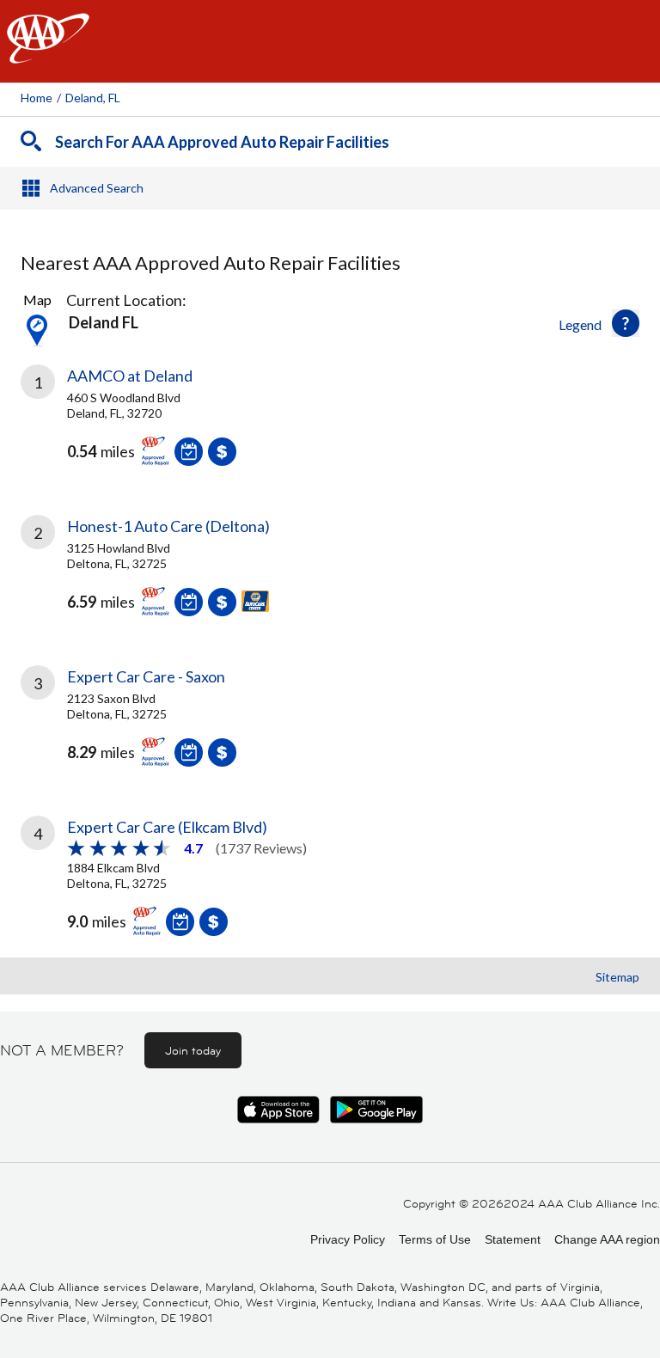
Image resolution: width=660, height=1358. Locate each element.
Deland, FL (92, 97)
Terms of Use (435, 1239)
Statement (513, 1239)
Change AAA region (607, 1239)
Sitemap (617, 977)
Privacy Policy (347, 1239)
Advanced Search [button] (97, 187)
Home (36, 97)
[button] (625, 323)
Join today (193, 1050)
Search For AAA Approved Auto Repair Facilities (222, 141)
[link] (330, 428)
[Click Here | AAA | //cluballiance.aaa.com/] (48, 53)
